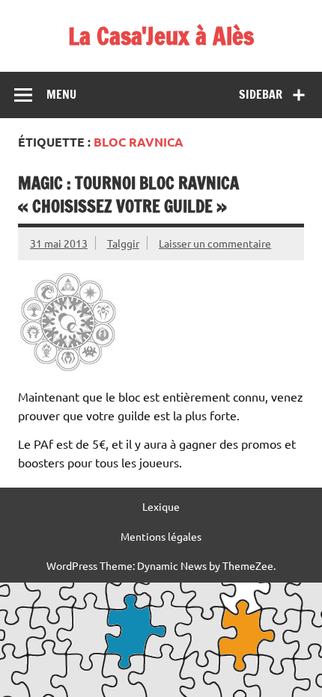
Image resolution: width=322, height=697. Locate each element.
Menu (61, 94)
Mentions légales (161, 536)
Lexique (161, 506)
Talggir (123, 243)
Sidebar (260, 94)
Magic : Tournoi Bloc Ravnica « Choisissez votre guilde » (128, 194)
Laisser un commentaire (215, 243)
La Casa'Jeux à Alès (161, 36)
